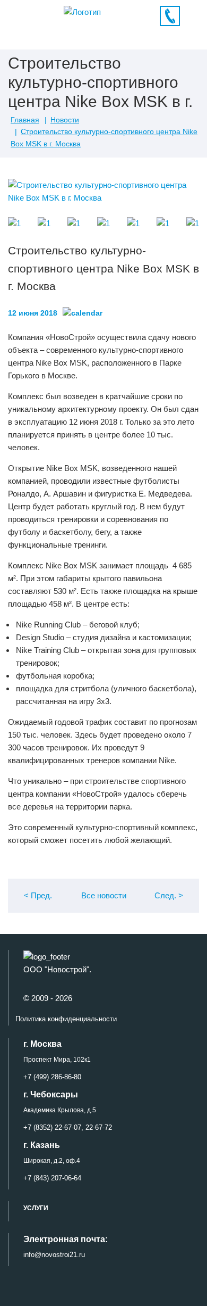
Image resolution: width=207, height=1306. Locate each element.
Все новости (103, 895)
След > (168, 895)
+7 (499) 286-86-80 (52, 1077)
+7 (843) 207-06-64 (52, 1178)
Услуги (35, 1208)
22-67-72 (97, 1127)
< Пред (38, 895)
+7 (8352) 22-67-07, (53, 1127)
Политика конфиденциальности (66, 1019)
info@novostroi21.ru (54, 1255)
